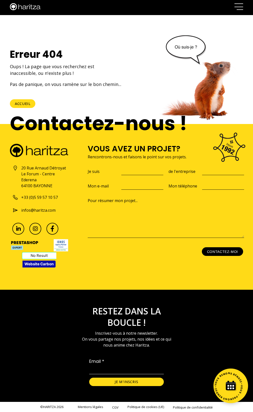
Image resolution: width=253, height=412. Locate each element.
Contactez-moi (222, 252)
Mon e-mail (98, 186)
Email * (96, 361)
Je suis (94, 171)
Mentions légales (90, 407)
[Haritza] (25, 6)
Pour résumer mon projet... (113, 200)
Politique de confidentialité (193, 407)
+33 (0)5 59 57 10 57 (39, 197)
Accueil (22, 103)
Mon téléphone (183, 186)
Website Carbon (39, 264)
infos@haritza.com (38, 210)
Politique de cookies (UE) (145, 407)
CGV (115, 407)
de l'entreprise (182, 171)
